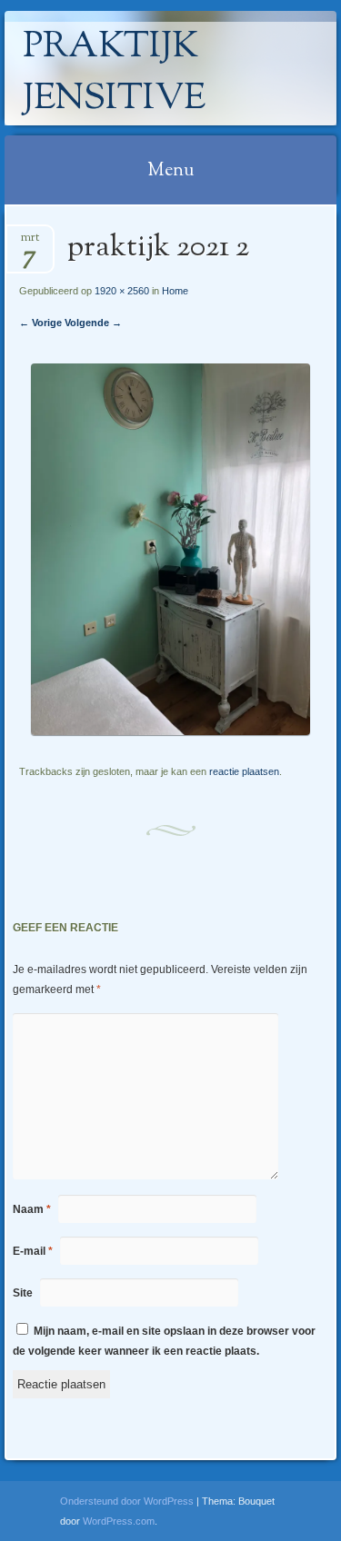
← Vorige (40, 322)
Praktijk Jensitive (114, 73)
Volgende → (93, 322)
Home (175, 290)
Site (23, 1293)
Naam (32, 1209)
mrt (30, 243)
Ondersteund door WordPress (127, 1501)
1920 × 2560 (122, 290)
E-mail (33, 1251)
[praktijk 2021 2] (170, 731)
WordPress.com (119, 1521)
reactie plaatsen (244, 771)
